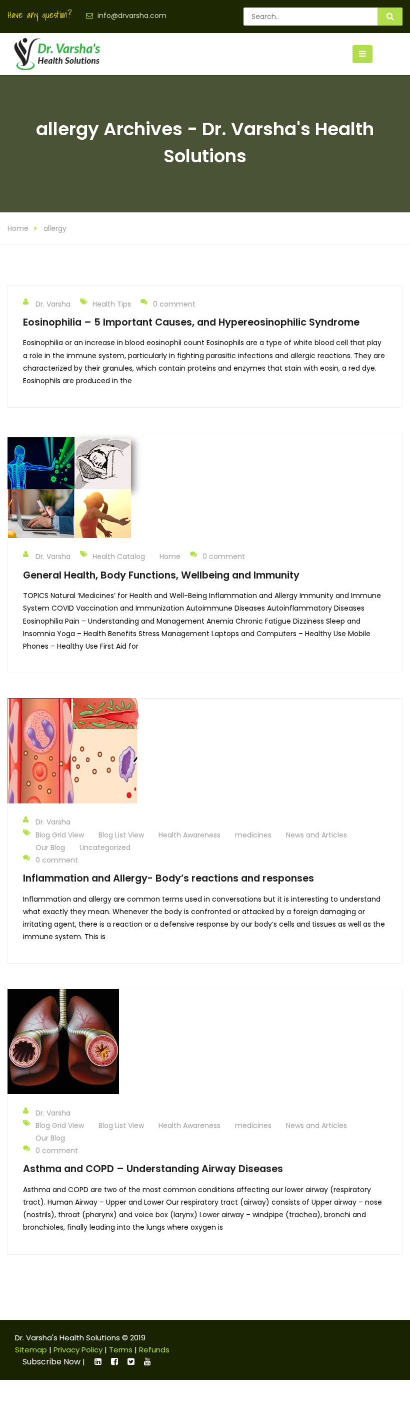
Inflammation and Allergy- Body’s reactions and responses (168, 878)
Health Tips (111, 304)
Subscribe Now (51, 1361)
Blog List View (121, 835)
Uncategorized (105, 847)
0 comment (174, 304)
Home (18, 228)
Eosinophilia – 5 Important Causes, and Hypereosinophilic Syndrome (191, 322)
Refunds (154, 1349)
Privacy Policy (78, 1349)
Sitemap (31, 1349)
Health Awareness (189, 835)
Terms (120, 1349)
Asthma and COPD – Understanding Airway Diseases (153, 1169)
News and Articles (316, 835)
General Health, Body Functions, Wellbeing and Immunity (161, 575)
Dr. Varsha (53, 304)
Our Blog (50, 847)
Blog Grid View (60, 835)
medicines (253, 835)
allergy (55, 228)
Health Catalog (118, 556)
